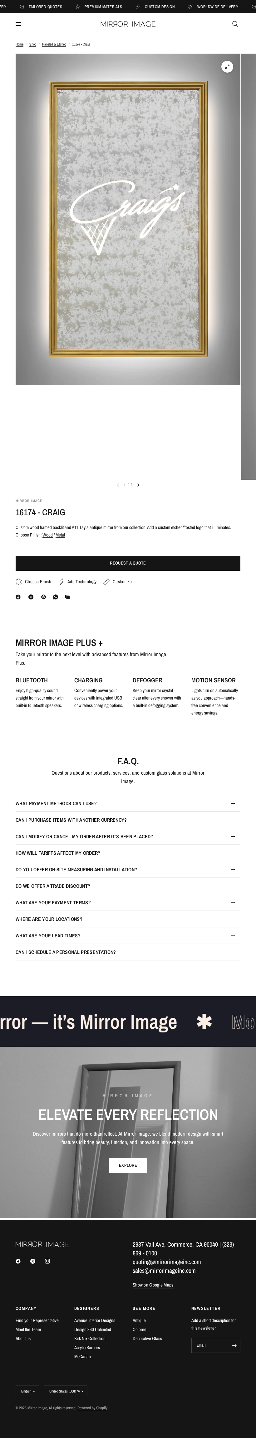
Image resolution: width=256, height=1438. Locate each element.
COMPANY (26, 1308)
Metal (60, 534)
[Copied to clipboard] (68, 597)
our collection (134, 527)
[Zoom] (227, 67)
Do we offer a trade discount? (53, 886)
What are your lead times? (48, 935)
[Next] (138, 485)
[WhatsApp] (57, 597)
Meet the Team (28, 1329)
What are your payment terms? (53, 902)
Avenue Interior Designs (94, 1320)
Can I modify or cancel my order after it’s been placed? (84, 836)
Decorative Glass (147, 1338)
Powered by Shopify (92, 1408)
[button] (128, 1165)
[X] (32, 597)
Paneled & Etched (54, 44)
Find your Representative (37, 1320)
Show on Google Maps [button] (153, 1284)
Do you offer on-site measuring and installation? (76, 869)
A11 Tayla (80, 527)
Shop (32, 44)
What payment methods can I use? (56, 803)
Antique (139, 1320)
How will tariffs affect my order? (58, 852)
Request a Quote (128, 563)
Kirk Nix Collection (90, 1338)
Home (19, 44)
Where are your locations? (49, 919)
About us (23, 1338)
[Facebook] (19, 597)
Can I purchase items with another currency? (71, 819)
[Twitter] (37, 1261)
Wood (47, 534)
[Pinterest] (45, 597)
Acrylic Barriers (87, 1347)
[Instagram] (52, 1261)
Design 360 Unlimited (92, 1329)
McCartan (82, 1356)
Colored (139, 1329)
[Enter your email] (234, 1345)
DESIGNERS (87, 1308)
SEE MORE (144, 1308)
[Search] (235, 24)
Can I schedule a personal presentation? (66, 952)
